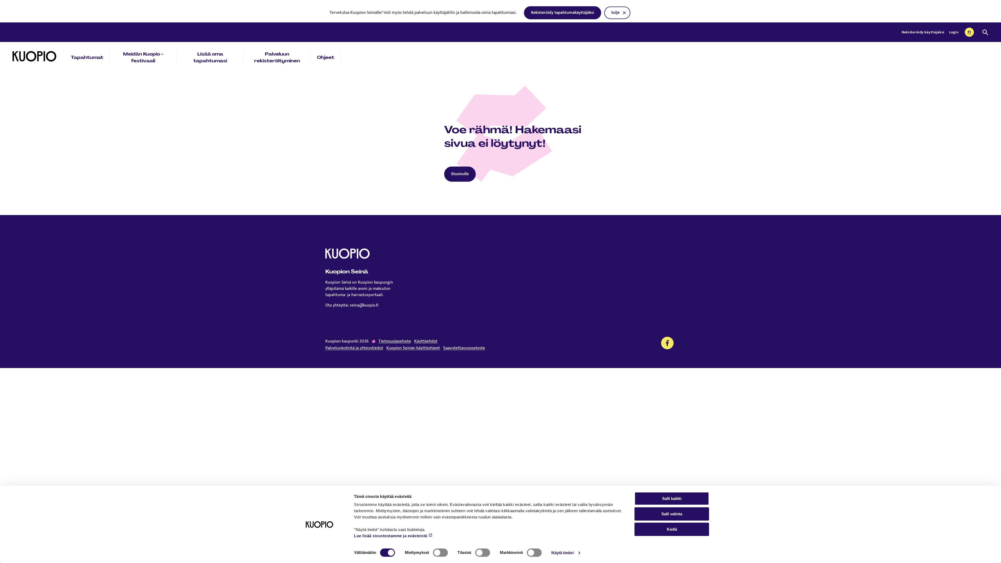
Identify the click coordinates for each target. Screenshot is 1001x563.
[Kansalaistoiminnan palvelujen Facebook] (667, 343)
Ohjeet (325, 57)
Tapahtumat (87, 57)
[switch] (440, 552)
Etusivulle (460, 174)
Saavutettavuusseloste (464, 348)
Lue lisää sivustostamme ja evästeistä (390, 536)
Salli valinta (671, 514)
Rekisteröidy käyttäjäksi (923, 32)
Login (954, 32)
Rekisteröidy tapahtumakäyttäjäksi (562, 12)
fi (971, 32)
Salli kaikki (671, 498)
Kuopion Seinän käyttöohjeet (413, 348)
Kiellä (672, 529)
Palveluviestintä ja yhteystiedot (354, 348)
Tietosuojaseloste (395, 341)
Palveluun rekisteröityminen (277, 57)
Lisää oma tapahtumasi (210, 57)
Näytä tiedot (562, 552)
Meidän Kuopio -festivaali (143, 57)
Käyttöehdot (425, 341)
